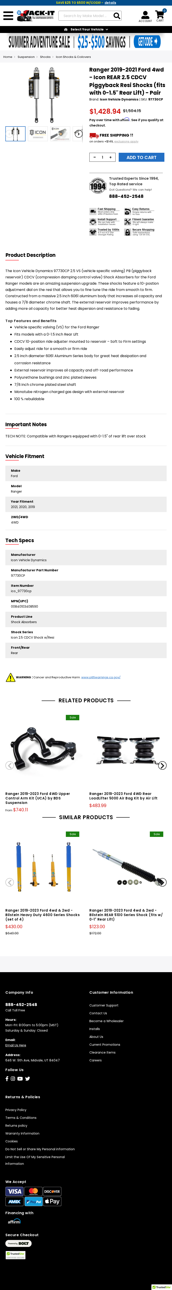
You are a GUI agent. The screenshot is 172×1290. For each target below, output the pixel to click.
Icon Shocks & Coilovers (73, 57)
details (110, 2)
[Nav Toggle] (8, 16)
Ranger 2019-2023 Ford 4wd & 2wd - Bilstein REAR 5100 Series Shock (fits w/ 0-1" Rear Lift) (126, 915)
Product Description (31, 255)
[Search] (117, 16)
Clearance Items (102, 1052)
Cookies (11, 1141)
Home (7, 57)
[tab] (33, 255)
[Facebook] (7, 1078)
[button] (16, 134)
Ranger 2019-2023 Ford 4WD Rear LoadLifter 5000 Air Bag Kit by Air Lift (123, 796)
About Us (96, 1037)
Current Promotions (104, 1044)
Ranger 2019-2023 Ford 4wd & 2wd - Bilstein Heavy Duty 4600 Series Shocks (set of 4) (42, 915)
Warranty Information (22, 1133)
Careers (95, 1060)
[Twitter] (27, 1078)
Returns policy (16, 1125)
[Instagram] (13, 1078)
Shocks (45, 57)
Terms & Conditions (21, 1117)
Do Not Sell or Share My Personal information (40, 1149)
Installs (94, 1029)
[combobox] (90, 16)
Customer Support (103, 1005)
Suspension (26, 57)
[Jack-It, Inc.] (34, 16)
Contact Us (98, 1013)
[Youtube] (20, 1078)
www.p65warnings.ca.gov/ (100, 677)
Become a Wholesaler (106, 1021)
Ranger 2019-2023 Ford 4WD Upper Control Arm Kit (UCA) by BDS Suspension (37, 798)
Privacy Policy (15, 1110)
